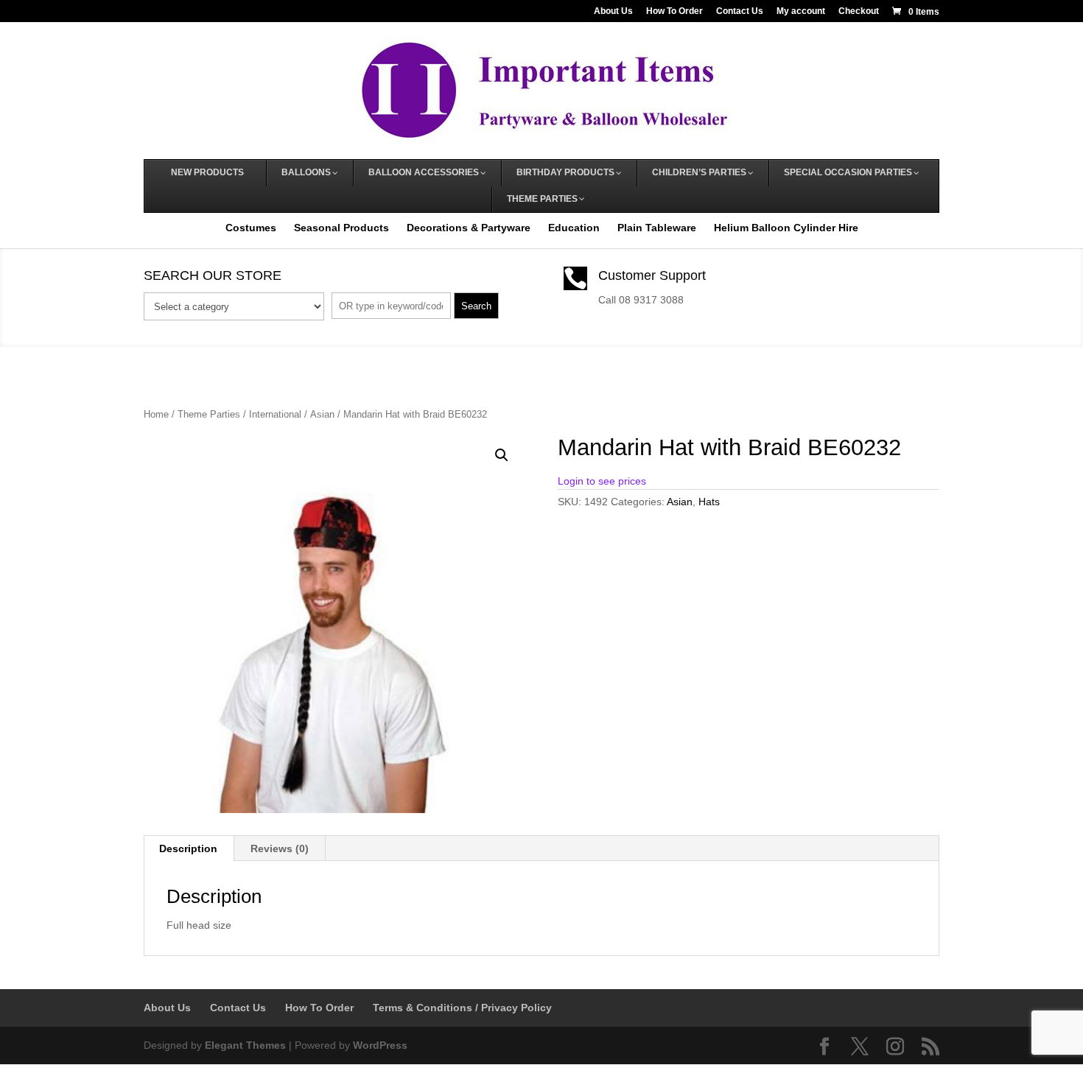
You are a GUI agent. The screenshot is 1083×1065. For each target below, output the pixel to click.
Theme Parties (209, 414)
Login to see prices (602, 481)
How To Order (674, 11)
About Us (613, 11)
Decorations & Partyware (468, 227)
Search (476, 306)
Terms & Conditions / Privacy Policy (462, 1007)
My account (801, 11)
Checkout (858, 11)
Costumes (250, 227)
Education (574, 227)
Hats (709, 501)
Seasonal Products (341, 227)
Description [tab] (188, 848)
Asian (322, 414)
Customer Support (652, 275)
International (275, 414)
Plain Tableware (656, 227)
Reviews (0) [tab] (279, 848)
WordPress (380, 1045)
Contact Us (739, 11)
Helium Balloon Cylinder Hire (786, 227)
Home (156, 414)
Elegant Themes (245, 1045)
